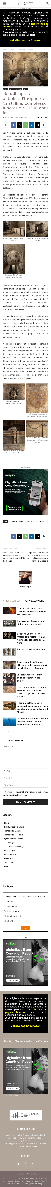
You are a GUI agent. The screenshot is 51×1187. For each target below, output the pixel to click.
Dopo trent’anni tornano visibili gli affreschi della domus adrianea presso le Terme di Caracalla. (37, 556)
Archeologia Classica (25, 50)
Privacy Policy (32, 1174)
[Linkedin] (31, 125)
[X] (19, 125)
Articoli (12, 50)
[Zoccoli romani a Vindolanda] (9, 652)
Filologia (10, 842)
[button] (4, 3)
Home (5, 50)
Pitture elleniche (40, 521)
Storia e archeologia (15, 846)
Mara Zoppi (9, 117)
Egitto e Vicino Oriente (13, 838)
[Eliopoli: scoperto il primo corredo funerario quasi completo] (9, 681)
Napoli (29, 521)
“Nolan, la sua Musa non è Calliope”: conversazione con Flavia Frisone (31, 611)
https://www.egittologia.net (25, 1146)
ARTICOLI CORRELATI (12, 601)
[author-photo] (25, 577)
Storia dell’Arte (10, 854)
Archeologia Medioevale (14, 834)
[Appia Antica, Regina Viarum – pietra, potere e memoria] (9, 623)
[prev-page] (4, 731)
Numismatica (9, 858)
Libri (6, 866)
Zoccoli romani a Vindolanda (31, 649)
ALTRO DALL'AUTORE (34, 601)
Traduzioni (8, 862)
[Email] (37, 125)
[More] (43, 125)
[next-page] (8, 731)
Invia (25, 928)
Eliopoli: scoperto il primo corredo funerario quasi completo (29, 677)
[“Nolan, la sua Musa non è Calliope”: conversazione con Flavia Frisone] (9, 610)
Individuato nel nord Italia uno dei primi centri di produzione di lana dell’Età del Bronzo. (14, 556)
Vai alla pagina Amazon (26, 40)
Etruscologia (9, 850)
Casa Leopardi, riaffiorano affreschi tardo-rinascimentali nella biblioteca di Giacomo (32, 665)
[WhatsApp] (25, 125)
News (25, 89)
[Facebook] (13, 125)
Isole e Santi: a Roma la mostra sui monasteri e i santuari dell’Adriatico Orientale (32, 721)
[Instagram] (25, 1164)
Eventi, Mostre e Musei (14, 827)
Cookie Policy (19, 1174)
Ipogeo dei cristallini (17, 521)
